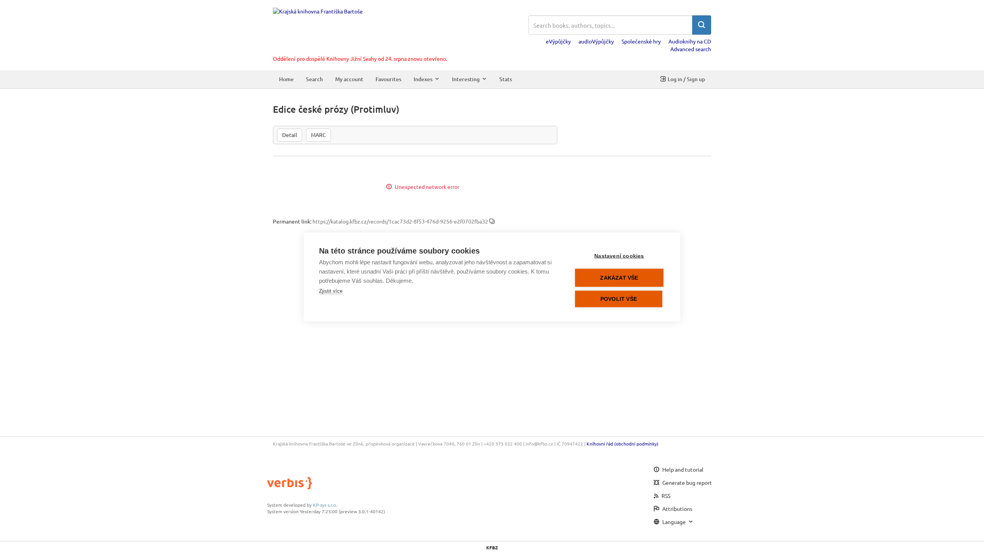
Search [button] (314, 79)
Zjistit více (330, 291)
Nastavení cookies (619, 256)
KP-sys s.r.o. (325, 505)
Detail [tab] (289, 134)
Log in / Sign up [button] (686, 79)
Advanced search (690, 48)
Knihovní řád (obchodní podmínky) (622, 444)
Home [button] (286, 79)
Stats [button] (505, 79)
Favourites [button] (388, 79)
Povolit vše (618, 299)
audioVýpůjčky (596, 41)
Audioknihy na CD (689, 41)
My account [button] (349, 79)
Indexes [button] (423, 79)
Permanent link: (292, 221)
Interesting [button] (466, 79)
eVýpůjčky (558, 41)
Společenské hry (641, 41)
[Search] (701, 25)
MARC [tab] (318, 134)
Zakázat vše (619, 278)
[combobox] (610, 25)
